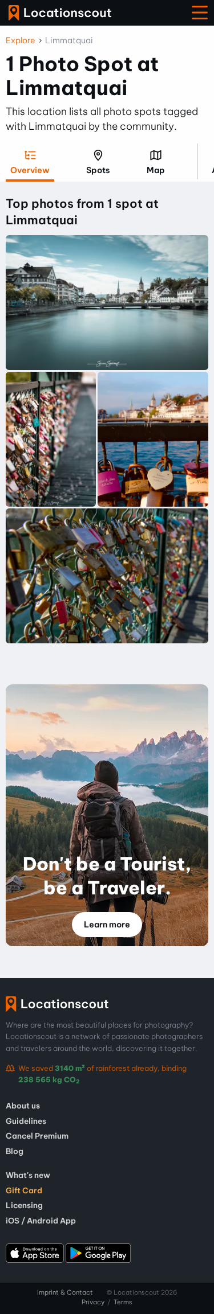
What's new (28, 1175)
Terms (123, 1302)
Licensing (24, 1205)
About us (23, 1106)
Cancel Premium (37, 1136)
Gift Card (24, 1190)
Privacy (93, 1302)
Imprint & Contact (65, 1292)
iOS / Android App (41, 1221)
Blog (14, 1151)
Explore (20, 40)
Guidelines (26, 1121)
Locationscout (60, 13)
